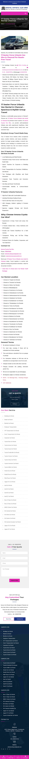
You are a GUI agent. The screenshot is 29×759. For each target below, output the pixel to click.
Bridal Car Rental (8, 419)
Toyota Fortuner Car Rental (10, 456)
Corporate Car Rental (9, 437)
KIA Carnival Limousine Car (9, 708)
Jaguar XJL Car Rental (9, 481)
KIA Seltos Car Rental (9, 514)
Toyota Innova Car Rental (10, 445)
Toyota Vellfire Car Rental (10, 467)
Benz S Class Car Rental (10, 500)
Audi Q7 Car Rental (9, 496)
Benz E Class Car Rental (10, 503)
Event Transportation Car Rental (12, 434)
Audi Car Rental (8, 485)
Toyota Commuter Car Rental (11, 463)
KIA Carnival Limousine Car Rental (12, 522)
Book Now (8, 619)
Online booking (22, 65)
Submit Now (14, 580)
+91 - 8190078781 (8, 72)
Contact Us (14, 403)
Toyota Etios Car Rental (10, 441)
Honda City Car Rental (9, 470)
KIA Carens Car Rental (9, 518)
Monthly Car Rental (8, 423)
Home (2, 23)
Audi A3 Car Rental (8, 489)
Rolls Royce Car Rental (10, 478)
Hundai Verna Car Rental (10, 474)
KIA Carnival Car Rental (10, 511)
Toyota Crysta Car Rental (10, 448)
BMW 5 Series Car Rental (10, 507)
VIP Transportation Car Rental (11, 430)
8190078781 (24, 72)
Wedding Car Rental (9, 416)
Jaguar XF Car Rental (9, 529)
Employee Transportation (10, 427)
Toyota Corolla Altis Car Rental (11, 452)
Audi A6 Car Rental (8, 492)
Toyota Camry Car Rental (10, 459)
